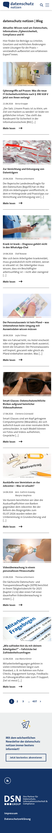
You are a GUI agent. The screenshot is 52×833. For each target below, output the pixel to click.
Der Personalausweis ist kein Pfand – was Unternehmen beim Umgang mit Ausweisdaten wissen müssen (26, 326)
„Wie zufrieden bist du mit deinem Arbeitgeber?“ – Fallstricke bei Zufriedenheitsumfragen (22, 649)
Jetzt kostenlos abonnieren (26, 757)
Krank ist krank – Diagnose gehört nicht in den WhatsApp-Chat (25, 245)
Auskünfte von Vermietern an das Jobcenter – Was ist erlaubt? (21, 484)
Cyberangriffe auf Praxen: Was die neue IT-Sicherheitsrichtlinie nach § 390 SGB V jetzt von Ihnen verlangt (25, 94)
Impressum (11, 813)
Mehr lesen (9, 128)
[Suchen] (41, 5)
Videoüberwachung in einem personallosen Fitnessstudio (19, 569)
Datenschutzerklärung (17, 819)
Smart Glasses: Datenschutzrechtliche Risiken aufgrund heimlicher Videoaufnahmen (24, 404)
